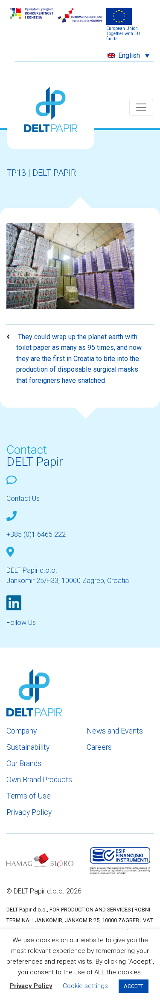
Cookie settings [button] (85, 986)
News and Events (115, 731)
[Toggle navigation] (141, 107)
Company (21, 731)
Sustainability (27, 747)
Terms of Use (28, 796)
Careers (99, 747)
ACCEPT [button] (133, 986)
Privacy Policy (29, 812)
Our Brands (23, 763)
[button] (128, 55)
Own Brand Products (39, 779)
